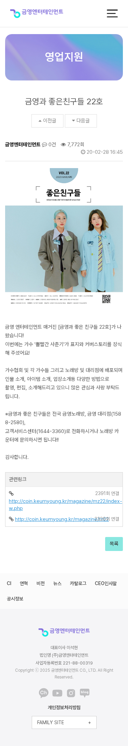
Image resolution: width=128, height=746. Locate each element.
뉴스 (57, 583)
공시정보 (15, 598)
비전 (41, 583)
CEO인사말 (106, 583)
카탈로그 (78, 583)
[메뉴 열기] (112, 13)
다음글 (83, 121)
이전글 (49, 121)
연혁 (24, 583)
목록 (114, 544)
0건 (51, 144)
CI (9, 583)
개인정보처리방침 (64, 707)
